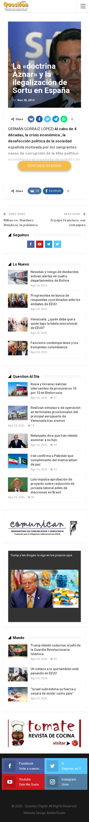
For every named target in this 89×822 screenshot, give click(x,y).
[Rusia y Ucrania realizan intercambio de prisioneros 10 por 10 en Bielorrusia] (18, 389)
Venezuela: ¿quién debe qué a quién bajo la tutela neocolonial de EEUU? (54, 323)
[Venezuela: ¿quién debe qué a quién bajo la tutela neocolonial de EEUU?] (18, 324)
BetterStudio (56, 813)
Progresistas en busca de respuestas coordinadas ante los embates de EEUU (55, 300)
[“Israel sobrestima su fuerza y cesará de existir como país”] (18, 694)
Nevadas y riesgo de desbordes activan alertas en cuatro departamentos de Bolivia (55, 276)
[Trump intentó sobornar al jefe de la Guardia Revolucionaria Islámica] (18, 650)
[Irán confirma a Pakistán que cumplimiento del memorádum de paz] (18, 461)
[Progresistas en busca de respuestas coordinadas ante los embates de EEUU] (18, 300)
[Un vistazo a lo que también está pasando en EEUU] (18, 674)
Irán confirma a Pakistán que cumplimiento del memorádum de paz (54, 460)
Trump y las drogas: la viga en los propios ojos (41, 555)
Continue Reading (44, 166)
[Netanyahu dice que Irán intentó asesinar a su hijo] (18, 441)
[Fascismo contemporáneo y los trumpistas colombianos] (18, 348)
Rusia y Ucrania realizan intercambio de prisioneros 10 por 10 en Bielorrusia (53, 388)
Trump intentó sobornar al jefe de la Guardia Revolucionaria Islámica (56, 650)
